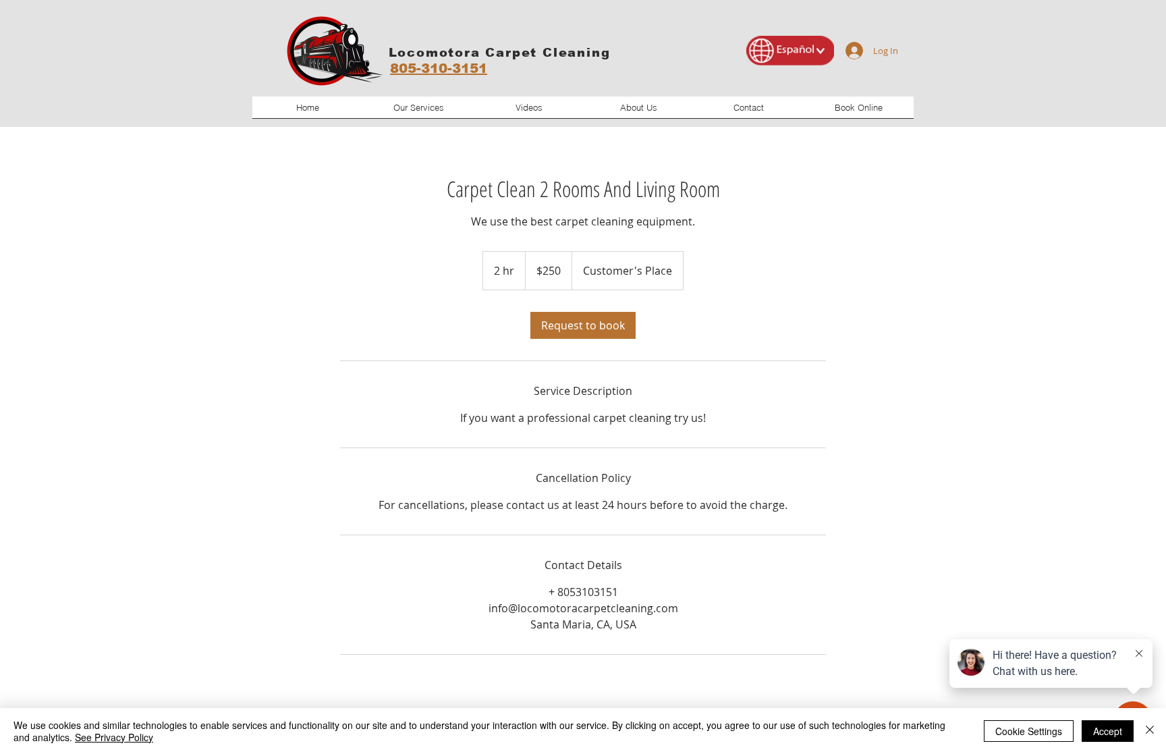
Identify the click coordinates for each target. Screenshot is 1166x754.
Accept (1107, 731)
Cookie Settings (1028, 731)
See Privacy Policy (114, 737)
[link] (583, 325)
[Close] (1150, 731)
